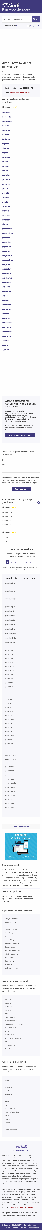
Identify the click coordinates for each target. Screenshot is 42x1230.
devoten (5, 166)
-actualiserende (11, 1112)
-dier (7, 1126)
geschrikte (10, 624)
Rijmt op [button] (7, 19)
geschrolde (10, 615)
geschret (8, 715)
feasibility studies (12, 933)
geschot (8, 703)
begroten (6, 130)
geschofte (9, 683)
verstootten (7, 331)
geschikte (9, 679)
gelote (5, 188)
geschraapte (10, 779)
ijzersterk (9, 961)
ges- (4, 464)
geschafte (9, 650)
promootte (7, 228)
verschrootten (7, 516)
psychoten (6, 246)
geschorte (9, 695)
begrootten (7, 121)
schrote (8, 748)
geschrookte (10, 599)
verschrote (6, 520)
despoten (6, 157)
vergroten (6, 269)
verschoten (7, 322)
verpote (5, 314)
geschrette (10, 611)
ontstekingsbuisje (12, 940)
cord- (7, 1003)
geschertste (10, 771)
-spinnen (8, 1084)
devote (5, 161)
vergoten (6, 251)
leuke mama (10, 947)
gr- (6, 1031)
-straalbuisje (10, 1108)
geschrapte (10, 633)
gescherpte (10, 607)
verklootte (6, 273)
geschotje (9, 711)
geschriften (9, 803)
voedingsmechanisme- (14, 1024)
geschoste (9, 699)
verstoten (6, 336)
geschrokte (10, 583)
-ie (6, 1098)
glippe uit (9, 964)
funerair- (8, 1010)
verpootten (7, 309)
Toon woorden (21, 489)
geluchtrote (10, 767)
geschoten (9, 707)
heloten (5, 211)
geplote (5, 193)
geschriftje (9, 807)
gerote (5, 202)
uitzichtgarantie (11, 954)
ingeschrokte (10, 755)
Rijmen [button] (36, 19)
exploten (6, 175)
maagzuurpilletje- (12, 1038)
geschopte (9, 691)
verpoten (6, 318)
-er (6, 1105)
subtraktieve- (10, 1035)
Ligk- (7, 999)
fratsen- (8, 1006)
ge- (3, 460)
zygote (5, 345)
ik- (6, 1042)
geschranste (10, 791)
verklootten (7, 278)
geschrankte (10, 787)
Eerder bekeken (9, 26)
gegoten (6, 184)
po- (6, 1014)
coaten (5, 537)
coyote (5, 152)
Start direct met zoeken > (20, 435)
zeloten (5, 340)
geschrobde (10, 638)
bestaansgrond (11, 943)
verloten (5, 300)
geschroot (9, 740)
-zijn (7, 1080)
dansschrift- (10, 1028)
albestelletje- (10, 1021)
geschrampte (10, 783)
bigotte (5, 143)
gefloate (6, 179)
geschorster (10, 775)
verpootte (6, 305)
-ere (7, 1123)
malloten (6, 215)
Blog (8, 1228)
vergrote (6, 264)
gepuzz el (9, 957)
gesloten (6, 206)
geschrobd (9, 719)
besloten (6, 139)
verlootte (6, 287)
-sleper (8, 1094)
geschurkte (10, 629)
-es (6, 1101)
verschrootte (7, 512)
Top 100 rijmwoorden (21, 826)
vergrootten (7, 260)
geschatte (9, 658)
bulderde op (10, 922)
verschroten (7, 525)
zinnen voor (19, 93)
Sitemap (15, 1228)
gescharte (9, 654)
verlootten (6, 291)
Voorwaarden (33, 1228)
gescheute (9, 670)
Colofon (23, 1228)
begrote (5, 126)
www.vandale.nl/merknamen (21, 1207)
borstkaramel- (11, 1049)
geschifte (9, 675)
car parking (10, 926)
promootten (7, 233)
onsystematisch (11, 919)
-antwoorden (10, 1130)
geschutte (9, 744)
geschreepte (10, 795)
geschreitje (9, 799)
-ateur (7, 1087)
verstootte (6, 327)
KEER (7, 936)
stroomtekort (10, 929)
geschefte (9, 662)
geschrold (9, 731)
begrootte (6, 117)
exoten (5, 170)
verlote (5, 296)
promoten (6, 242)
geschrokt (9, 727)
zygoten (5, 349)
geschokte (9, 687)
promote (6, 237)
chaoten (5, 148)
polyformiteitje (11, 968)
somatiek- (9, 1045)
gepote (5, 197)
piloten (5, 224)
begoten (6, 112)
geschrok (9, 723)
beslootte (6, 135)
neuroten (6, 220)
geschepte (9, 666)
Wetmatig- (9, 1017)
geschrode (10, 591)
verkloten (6, 282)
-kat (7, 1115)
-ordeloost (9, 1091)
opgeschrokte (10, 759)
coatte (4, 541)
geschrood (9, 735)
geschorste (10, 620)
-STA (7, 1119)
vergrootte (7, 255)
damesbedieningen (13, 950)
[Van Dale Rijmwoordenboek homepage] (12, 5)
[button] (38, 502)
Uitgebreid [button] (34, 26)
